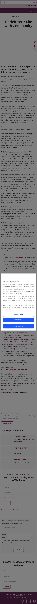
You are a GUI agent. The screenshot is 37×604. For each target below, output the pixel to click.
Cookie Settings (18, 314)
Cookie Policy (7, 309)
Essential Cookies (18, 319)
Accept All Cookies (18, 326)
